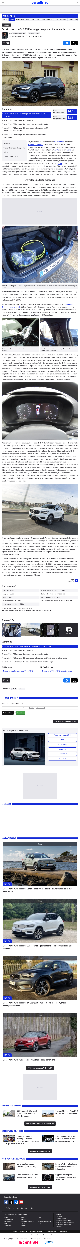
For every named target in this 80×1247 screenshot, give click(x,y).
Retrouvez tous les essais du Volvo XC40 (18, 671)
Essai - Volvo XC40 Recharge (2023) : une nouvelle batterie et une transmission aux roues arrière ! (37, 890)
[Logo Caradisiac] (40, 4)
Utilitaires (23, 1225)
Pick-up (23, 1223)
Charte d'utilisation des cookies (65, 1222)
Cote (56, 19)
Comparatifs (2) (62, 744)
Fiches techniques (46, 19)
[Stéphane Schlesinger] (5, 38)
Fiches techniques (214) (62, 735)
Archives (58, 1214)
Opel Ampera (59, 142)
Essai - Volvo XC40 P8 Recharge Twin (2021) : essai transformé (29, 1060)
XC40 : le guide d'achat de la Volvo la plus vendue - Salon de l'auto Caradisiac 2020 (65, 1138)
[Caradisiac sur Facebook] (6, 1202)
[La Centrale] (28, 1244)
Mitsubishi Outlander (35, 144)
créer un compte (40, 708)
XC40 (60, 163)
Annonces (63, 19)
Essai (6, 25)
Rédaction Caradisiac (36, 1231)
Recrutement (63, 1231)
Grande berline (8, 1221)
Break (5, 1223)
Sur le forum (62, 754)
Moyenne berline (8, 1219)
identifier (31, 708)
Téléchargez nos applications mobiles (19, 1208)
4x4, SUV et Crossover (27, 1221)
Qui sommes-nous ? (51, 1231)
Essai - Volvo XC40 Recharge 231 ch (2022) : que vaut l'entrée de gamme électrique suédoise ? (37, 947)
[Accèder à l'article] (40, 864)
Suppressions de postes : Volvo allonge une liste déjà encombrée (65, 1177)
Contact (15, 1231)
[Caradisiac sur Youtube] (21, 1202)
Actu (32, 19)
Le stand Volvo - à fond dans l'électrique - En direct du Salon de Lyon (66, 1166)
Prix (38, 19)
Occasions (62, 749)
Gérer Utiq (58, 1226)
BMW (57, 150)
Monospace (7, 1225)
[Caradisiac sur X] (11, 1202)
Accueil (5, 19)
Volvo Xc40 (9, 16)
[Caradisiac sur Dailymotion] (16, 1202)
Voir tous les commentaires (65, 721)
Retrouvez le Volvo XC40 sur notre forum (57, 671)
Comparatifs (20, 19)
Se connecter (7, 713)
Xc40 (14, 689)
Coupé (22, 1217)
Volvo (69, 150)
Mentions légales (61, 1218)
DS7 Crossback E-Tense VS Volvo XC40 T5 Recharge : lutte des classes (27, 1113)
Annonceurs (23, 1231)
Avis (27, 19)
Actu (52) (62, 759)
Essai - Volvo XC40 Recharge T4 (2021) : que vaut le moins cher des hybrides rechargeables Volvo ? (34, 1004)
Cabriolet (23, 1219)
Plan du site (59, 1216)
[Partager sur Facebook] (67, 42)
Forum (70, 19)
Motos (39, 1217)
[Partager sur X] (74, 42)
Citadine (6, 1217)
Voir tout (68, 633)
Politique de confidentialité (63, 1220)
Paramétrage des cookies (63, 1224)
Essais (12, 19)
